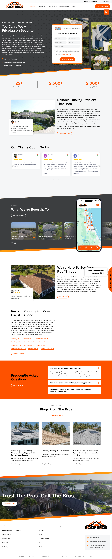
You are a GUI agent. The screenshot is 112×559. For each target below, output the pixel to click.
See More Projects (18, 215)
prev (12, 243)
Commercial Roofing (7, 534)
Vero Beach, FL (28, 345)
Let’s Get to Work (102, 6)
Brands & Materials (30, 526)
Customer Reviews (44, 538)
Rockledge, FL (15, 342)
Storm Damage (6, 538)
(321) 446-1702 (105, 1)
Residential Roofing (7, 530)
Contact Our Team (64, 133)
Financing (41, 530)
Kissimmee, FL (32, 348)
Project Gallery (64, 6)
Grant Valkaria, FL (29, 342)
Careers (18, 530)
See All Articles (56, 415)
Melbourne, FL (27, 339)
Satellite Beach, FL (42, 345)
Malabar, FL (42, 342)
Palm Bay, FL (15, 339)
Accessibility (90, 556)
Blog (40, 534)
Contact (73, 6)
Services (32, 6)
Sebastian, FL (15, 345)
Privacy (72, 556)
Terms (69, 54)
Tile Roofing (5, 547)
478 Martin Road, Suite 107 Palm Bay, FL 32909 (99, 546)
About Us (42, 6)
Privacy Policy (65, 54)
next (15, 243)
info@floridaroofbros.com (98, 542)
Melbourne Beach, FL (17, 348)
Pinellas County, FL (47, 348)
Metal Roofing (5, 542)
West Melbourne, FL (42, 339)
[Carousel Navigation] (36, 243)
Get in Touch (63, 297)
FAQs (40, 542)
